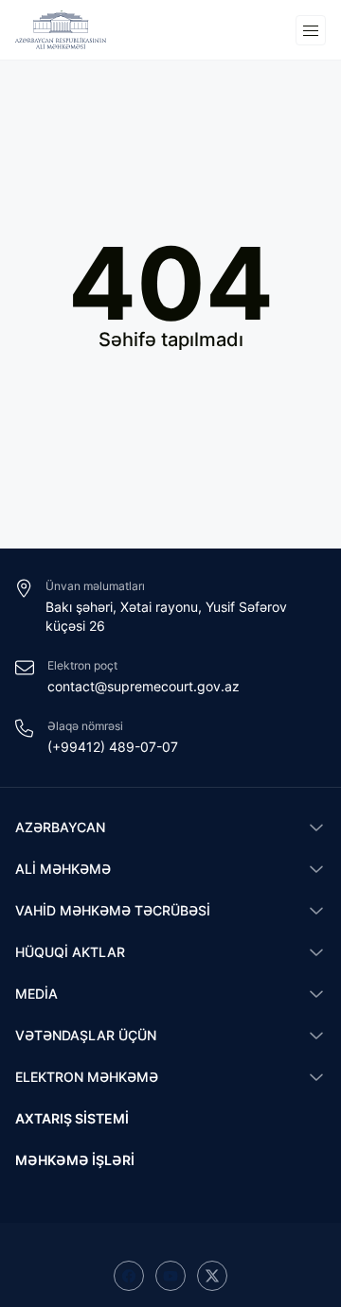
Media (36, 993)
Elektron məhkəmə (86, 1077)
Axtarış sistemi (72, 1118)
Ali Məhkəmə (63, 869)
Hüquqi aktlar (70, 952)
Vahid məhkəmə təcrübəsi (112, 910)
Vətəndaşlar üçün (85, 1035)
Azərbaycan (60, 827)
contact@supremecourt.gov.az (143, 686)
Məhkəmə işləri (75, 1160)
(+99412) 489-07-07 (112, 747)
